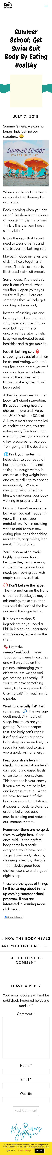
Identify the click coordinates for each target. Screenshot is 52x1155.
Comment (26, 1014)
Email (26, 1080)
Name (26, 1065)
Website (26, 1094)
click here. (11, 909)
